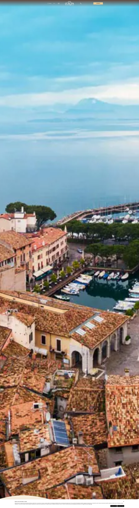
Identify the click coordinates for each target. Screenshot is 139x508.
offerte (98, 3)
